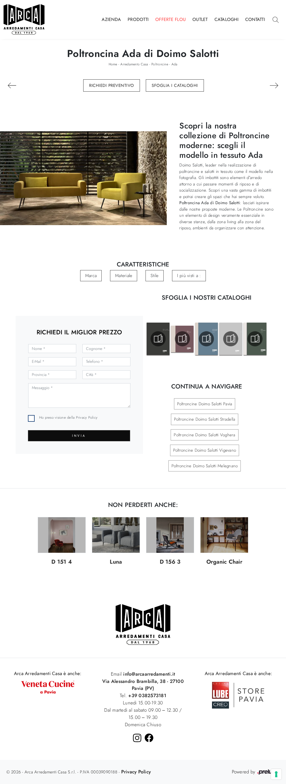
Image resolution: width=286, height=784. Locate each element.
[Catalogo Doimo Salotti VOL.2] (182, 338)
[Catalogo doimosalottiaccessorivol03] (206, 338)
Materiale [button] (123, 275)
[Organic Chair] (224, 535)
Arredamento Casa (134, 64)
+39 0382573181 (147, 695)
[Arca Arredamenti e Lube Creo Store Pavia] (238, 694)
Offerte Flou (170, 19)
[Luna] (116, 535)
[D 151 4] (62, 535)
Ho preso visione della (68, 417)
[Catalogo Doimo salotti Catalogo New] (231, 338)
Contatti (255, 19)
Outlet (200, 19)
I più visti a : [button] (189, 275)
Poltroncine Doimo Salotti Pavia (204, 404)
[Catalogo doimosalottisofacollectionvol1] (255, 338)
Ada (174, 64)
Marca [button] (91, 275)
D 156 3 (170, 562)
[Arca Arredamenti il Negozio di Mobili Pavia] (143, 624)
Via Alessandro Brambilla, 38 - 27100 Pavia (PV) (143, 685)
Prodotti (138, 19)
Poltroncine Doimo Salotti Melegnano (204, 466)
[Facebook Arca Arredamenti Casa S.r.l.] (149, 738)
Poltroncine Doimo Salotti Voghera (204, 435)
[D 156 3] (170, 535)
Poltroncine (159, 64)
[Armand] (274, 85)
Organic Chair (224, 562)
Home (113, 64)
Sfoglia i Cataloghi (175, 85)
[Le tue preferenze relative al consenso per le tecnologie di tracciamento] (276, 774)
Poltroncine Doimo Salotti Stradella (204, 419)
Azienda (111, 19)
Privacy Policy (87, 417)
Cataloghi (226, 19)
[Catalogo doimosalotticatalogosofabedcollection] (158, 338)
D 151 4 (61, 562)
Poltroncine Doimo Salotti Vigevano (204, 450)
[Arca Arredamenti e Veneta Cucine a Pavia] (47, 686)
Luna (116, 562)
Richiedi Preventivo (111, 85)
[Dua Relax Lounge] (12, 85)
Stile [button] (154, 275)
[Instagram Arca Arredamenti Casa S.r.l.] (137, 738)
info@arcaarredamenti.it (148, 674)
